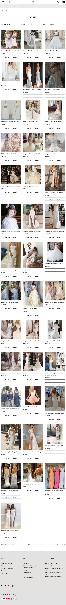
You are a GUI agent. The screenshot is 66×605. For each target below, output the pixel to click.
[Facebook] (1, 586)
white (7, 10)
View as (23, 24)
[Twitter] (5, 586)
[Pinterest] (9, 586)
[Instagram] (12, 586)
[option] (11, 6)
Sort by (45, 24)
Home (2, 10)
